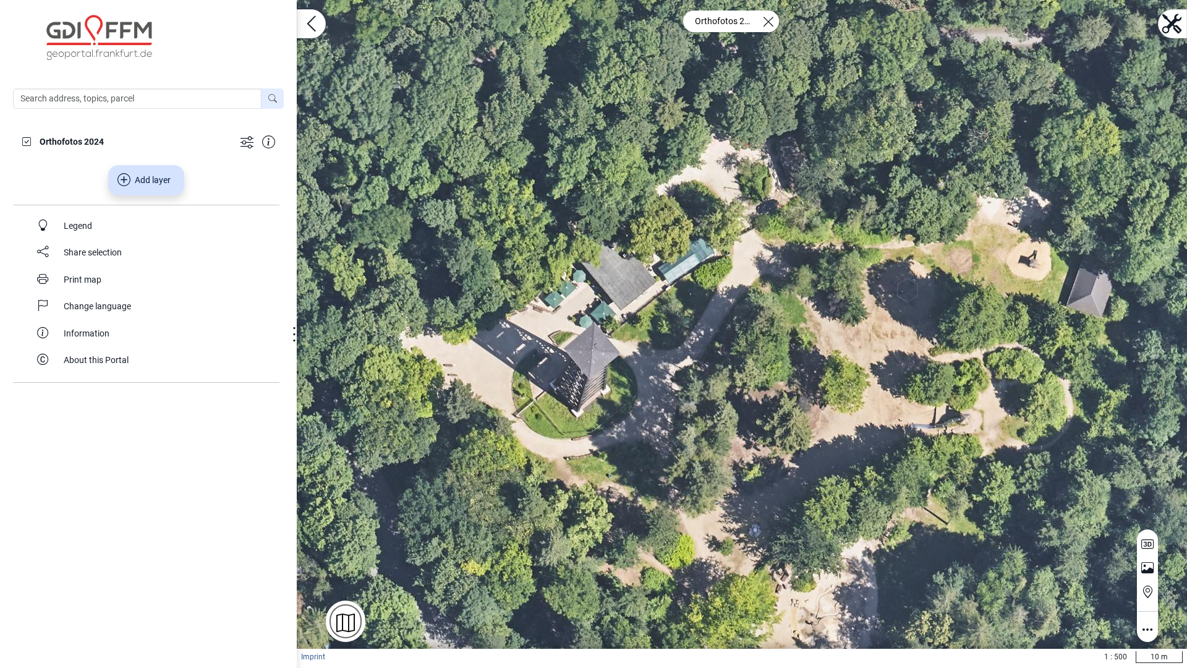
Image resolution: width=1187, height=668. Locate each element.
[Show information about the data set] (268, 141)
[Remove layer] (768, 21)
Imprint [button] (313, 657)
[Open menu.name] (311, 23)
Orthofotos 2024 (724, 21)
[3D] (1147, 544)
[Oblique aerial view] (1147, 568)
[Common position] (1147, 592)
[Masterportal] (154, 37)
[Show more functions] (247, 141)
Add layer (153, 180)
